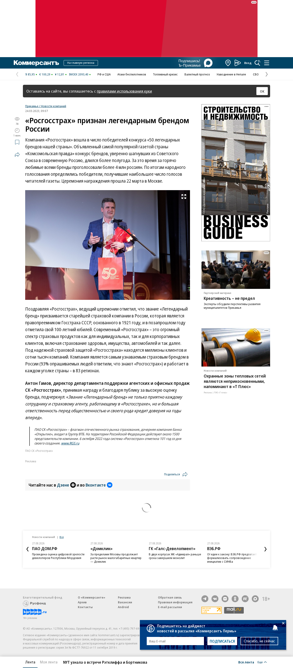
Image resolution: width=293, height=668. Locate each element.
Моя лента (48, 662)
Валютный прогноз (197, 74)
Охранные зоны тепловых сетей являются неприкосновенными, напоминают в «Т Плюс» (235, 381)
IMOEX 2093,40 (78, 74)
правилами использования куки (124, 91)
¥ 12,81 (59, 74)
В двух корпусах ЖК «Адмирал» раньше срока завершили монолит (175, 556)
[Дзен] (225, 598)
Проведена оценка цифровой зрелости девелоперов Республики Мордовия (58, 556)
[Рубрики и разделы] (266, 62)
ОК (262, 91)
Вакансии (125, 602)
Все (62, 537)
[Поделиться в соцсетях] (17, 154)
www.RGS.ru (70, 443)
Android (123, 607)
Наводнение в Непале (231, 74)
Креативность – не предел (229, 298)
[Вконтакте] (215, 598)
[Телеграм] (204, 598)
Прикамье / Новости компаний (45, 106)
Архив (82, 602)
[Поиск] (257, 62)
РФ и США (104, 74)
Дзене (63, 485)
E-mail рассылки (170, 607)
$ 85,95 (30, 74)
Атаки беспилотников (131, 74)
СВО (256, 74)
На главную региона (80, 63)
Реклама (124, 597)
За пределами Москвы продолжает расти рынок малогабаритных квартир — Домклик (115, 558)
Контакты (85, 607)
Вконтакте (96, 485)
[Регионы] (228, 62)
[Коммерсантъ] (36, 63)
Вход (248, 63)
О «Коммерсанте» (91, 597)
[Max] (255, 598)
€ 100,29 (44, 74)
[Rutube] (245, 598)
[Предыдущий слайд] (27, 549)
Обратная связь (170, 597)
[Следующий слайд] (265, 549)
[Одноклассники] (235, 598)
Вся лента (246, 662)
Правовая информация (175, 602)
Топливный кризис (165, 74)
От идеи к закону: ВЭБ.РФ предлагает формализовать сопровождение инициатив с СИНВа (232, 558)
